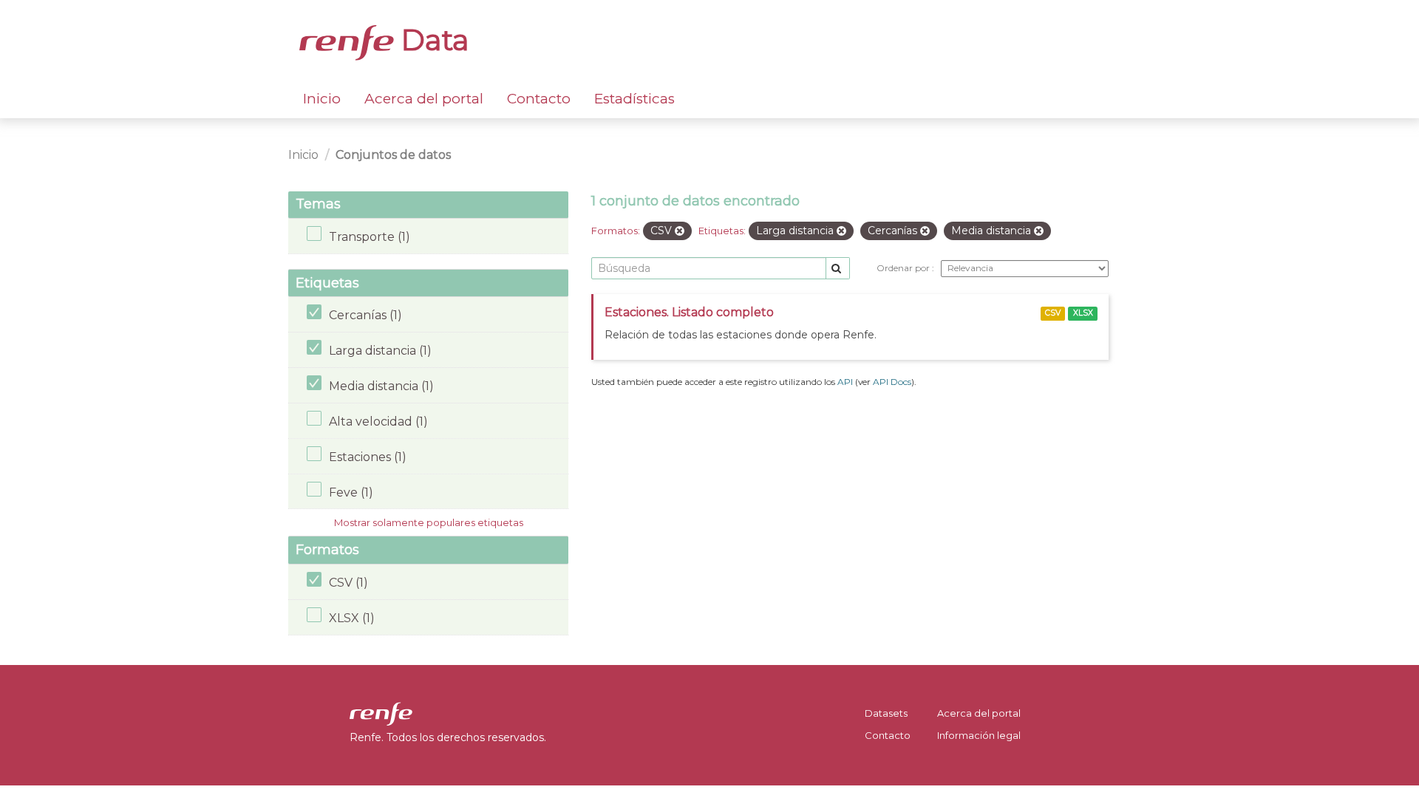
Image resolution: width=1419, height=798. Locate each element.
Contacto (539, 98)
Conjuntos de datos (393, 155)
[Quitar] (679, 231)
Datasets (886, 713)
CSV (1053, 313)
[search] (838, 268)
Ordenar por (904, 267)
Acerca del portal (423, 98)
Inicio (322, 98)
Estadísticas (634, 98)
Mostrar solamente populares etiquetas (428, 522)
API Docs (892, 381)
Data (431, 40)
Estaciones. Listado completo (689, 312)
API (845, 381)
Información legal (979, 735)
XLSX (1083, 313)
